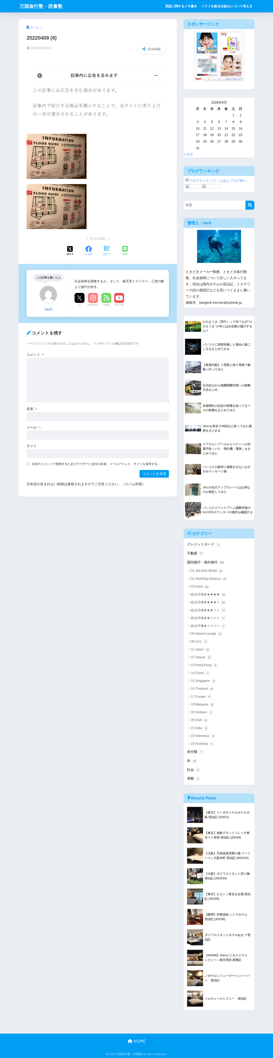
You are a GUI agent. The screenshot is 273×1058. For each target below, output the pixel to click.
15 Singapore (203, 680)
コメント (36, 355)
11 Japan (200, 649)
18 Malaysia (202, 704)
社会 (193, 770)
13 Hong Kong (203, 665)
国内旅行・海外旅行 (205, 562)
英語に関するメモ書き (181, 6)
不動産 (194, 553)
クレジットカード (203, 544)
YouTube (119, 304)
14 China (199, 673)
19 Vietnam (201, 712)
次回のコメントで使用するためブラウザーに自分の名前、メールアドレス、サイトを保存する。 (96, 464)
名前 (32, 409)
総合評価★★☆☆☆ (207, 618)
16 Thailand (202, 688)
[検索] (249, 205)
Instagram (93, 304)
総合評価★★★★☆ (208, 602)
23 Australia (201, 743)
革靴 (193, 778)
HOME (138, 1041)
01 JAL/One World (206, 570)
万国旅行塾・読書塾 (41, 6)
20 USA (199, 720)
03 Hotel (199, 586)
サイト (32, 446)
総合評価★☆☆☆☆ (207, 625)
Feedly (106, 304)
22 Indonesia (202, 735)
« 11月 (188, 154)
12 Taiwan (200, 657)
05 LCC (198, 641)
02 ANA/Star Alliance (208, 578)
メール (34, 427)
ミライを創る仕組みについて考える (226, 6)
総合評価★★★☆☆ (208, 610)
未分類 (194, 752)
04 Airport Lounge (206, 633)
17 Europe (200, 696)
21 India (199, 728)
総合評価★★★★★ (208, 594)
